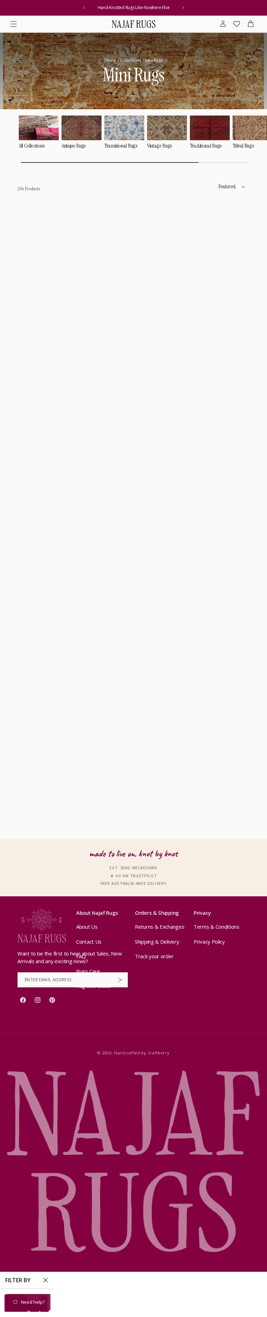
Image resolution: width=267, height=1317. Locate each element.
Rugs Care (88, 971)
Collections (130, 60)
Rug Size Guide (93, 985)
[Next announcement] (183, 7)
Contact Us (89, 941)
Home (110, 60)
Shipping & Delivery (157, 941)
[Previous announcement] (83, 7)
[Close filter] (45, 1280)
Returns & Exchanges (159, 926)
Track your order (154, 956)
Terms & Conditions (217, 926)
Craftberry (159, 1052)
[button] (13, 24)
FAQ (81, 956)
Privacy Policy (209, 941)
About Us (87, 926)
